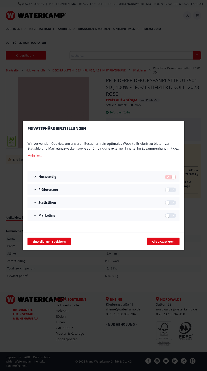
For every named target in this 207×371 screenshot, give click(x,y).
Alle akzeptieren (163, 241)
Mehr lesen (35, 155)
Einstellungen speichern (49, 241)
